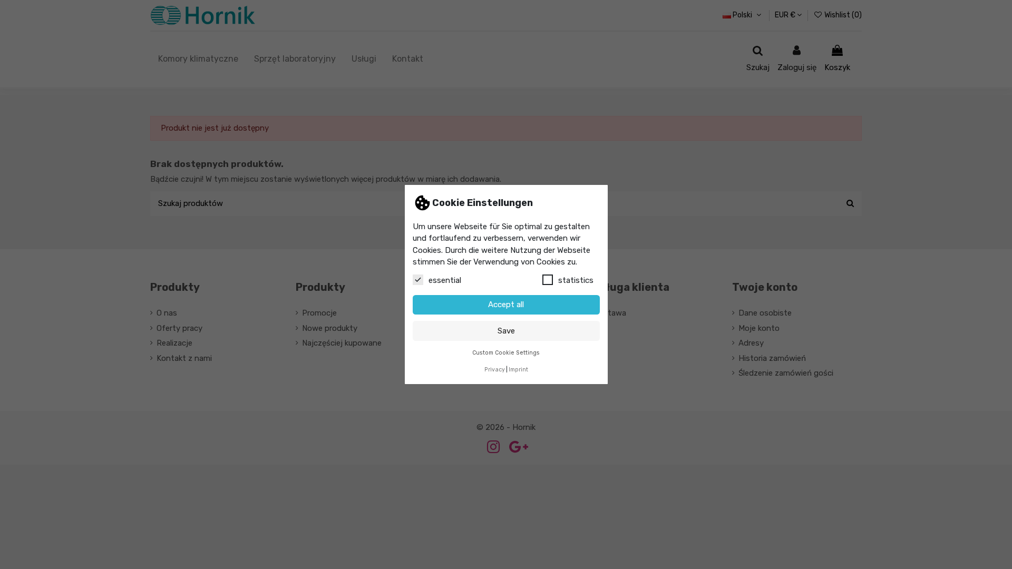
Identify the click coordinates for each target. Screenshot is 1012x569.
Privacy (494, 369)
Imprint (518, 369)
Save (506, 331)
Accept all (506, 304)
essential (445, 280)
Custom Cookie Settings (506, 352)
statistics (575, 280)
